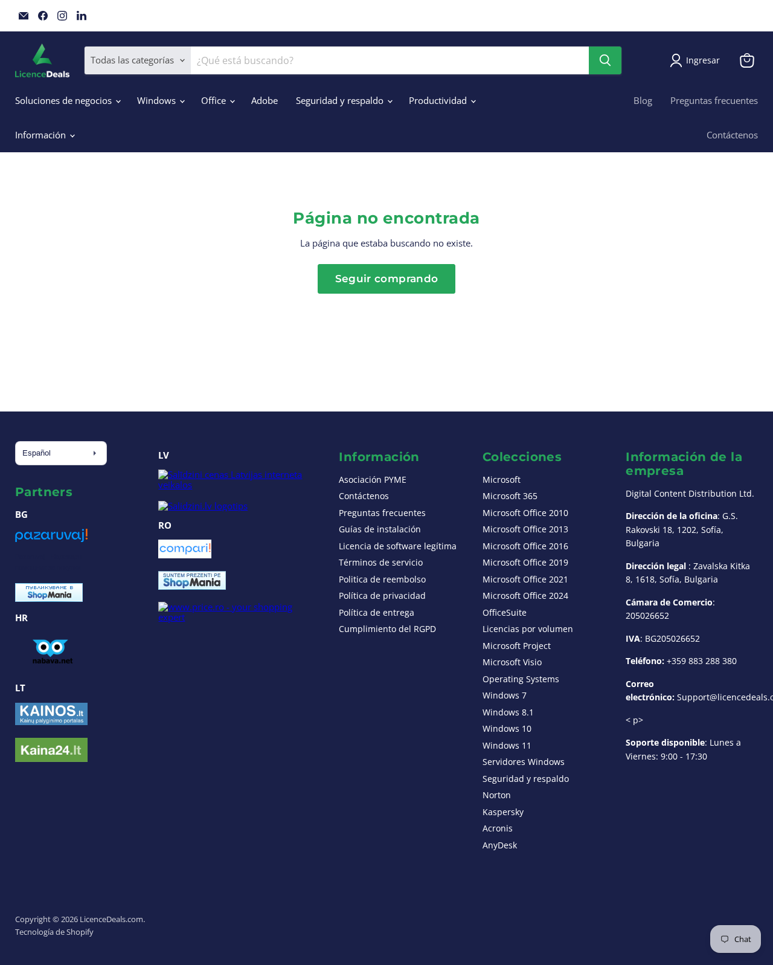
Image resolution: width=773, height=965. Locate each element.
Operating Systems (521, 679)
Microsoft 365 (510, 496)
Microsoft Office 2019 (525, 562)
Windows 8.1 (508, 712)
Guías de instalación (380, 529)
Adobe (264, 100)
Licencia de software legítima (398, 546)
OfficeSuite (505, 612)
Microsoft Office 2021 (525, 579)
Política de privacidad (382, 595)
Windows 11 (507, 745)
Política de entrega (376, 612)
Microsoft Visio (512, 662)
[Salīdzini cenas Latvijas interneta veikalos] (237, 485)
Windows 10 (507, 728)
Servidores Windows (524, 761)
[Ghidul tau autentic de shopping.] (184, 555)
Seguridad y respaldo (341, 100)
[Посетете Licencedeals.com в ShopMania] (49, 598)
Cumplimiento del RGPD (387, 628)
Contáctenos (732, 135)
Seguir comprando (386, 279)
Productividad (439, 100)
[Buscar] (605, 60)
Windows (157, 100)
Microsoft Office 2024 (525, 595)
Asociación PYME (372, 479)
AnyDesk (500, 845)
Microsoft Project (517, 645)
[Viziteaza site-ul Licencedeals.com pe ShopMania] (192, 586)
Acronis (498, 828)
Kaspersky (503, 812)
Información (41, 135)
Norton (497, 795)
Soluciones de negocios (64, 100)
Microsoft (502, 479)
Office (214, 100)
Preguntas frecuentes (714, 100)
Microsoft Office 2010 (525, 512)
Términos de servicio (381, 562)
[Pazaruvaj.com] (51, 539)
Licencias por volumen (528, 628)
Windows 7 (505, 695)
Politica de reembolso (382, 579)
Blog (642, 100)
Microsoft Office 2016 (525, 546)
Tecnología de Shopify (54, 931)
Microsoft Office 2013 (525, 529)
